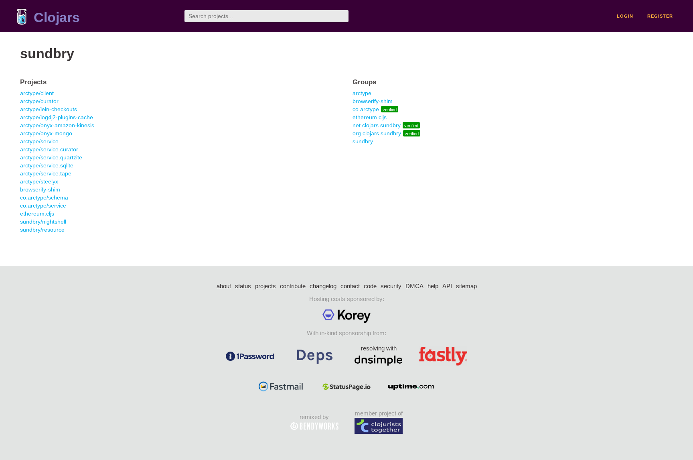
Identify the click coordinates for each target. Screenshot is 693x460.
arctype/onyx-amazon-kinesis (57, 125)
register (660, 16)
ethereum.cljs (37, 213)
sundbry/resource (42, 229)
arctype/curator (39, 101)
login (625, 16)
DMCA (414, 286)
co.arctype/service (43, 205)
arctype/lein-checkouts (48, 109)
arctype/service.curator (49, 149)
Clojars (57, 17)
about (224, 286)
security (391, 286)
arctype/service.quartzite (51, 157)
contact (350, 286)
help (433, 286)
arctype (362, 93)
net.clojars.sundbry (377, 125)
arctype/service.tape (45, 173)
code (370, 286)
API (447, 286)
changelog (323, 286)
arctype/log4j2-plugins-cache (56, 117)
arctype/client (37, 93)
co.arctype (366, 109)
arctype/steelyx (39, 181)
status (243, 286)
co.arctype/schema (44, 197)
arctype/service (39, 141)
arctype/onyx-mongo (46, 133)
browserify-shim (40, 189)
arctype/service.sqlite (46, 165)
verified (390, 109)
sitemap (466, 286)
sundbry (363, 141)
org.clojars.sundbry (377, 133)
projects (265, 286)
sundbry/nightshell (43, 221)
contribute (293, 286)
